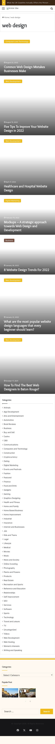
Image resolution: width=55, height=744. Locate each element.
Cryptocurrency (10, 457)
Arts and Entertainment (14, 416)
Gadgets (7, 490)
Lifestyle (7, 543)
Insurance (8, 523)
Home (6, 17)
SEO (5, 601)
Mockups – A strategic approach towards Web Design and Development (25, 226)
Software (8, 609)
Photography (9, 568)
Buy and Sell (9, 432)
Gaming (7, 494)
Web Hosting (9, 642)
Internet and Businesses (14, 527)
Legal (6, 539)
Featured (7, 478)
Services (7, 605)
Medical (7, 547)
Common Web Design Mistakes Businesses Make (24, 69)
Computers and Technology (16, 449)
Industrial (8, 519)
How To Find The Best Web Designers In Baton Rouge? (21, 387)
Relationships (9, 593)
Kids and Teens (10, 535)
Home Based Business (13, 510)
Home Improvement (12, 515)
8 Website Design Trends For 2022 (26, 270)
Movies (7, 552)
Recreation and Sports (13, 584)
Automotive (9, 420)
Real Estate (8, 580)
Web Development (11, 638)
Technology (9, 617)
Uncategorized (10, 630)
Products (7, 576)
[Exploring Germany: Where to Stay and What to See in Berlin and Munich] (10, 692)
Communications (11, 445)
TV (5, 626)
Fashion (7, 473)
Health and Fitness (12, 502)
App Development (11, 412)
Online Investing (10, 564)
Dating (6, 461)
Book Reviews (10, 424)
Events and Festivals (12, 469)
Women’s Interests (11, 646)
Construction (9, 453)
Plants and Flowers (12, 572)
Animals (7, 408)
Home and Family (11, 506)
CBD (6, 441)
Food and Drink (10, 486)
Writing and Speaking (13, 650)
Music (6, 556)
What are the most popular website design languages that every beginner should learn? (27, 325)
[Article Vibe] (12, 8)
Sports (6, 613)
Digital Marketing (11, 465)
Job (5, 531)
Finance (7, 482)
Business (7, 428)
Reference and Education (14, 589)
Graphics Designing (12, 498)
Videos (6, 634)
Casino (7, 436)
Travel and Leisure (12, 621)
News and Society (11, 560)
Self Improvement (11, 597)
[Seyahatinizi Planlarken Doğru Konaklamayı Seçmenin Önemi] (27, 692)
